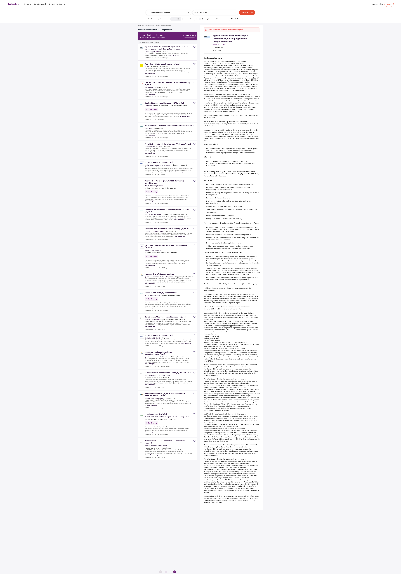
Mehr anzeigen (174, 55)
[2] (174, 571)
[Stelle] (166, 12)
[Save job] (194, 47)
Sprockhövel (150, 25)
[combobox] (168, 12)
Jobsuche (141, 25)
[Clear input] (188, 12)
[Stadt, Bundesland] (213, 12)
